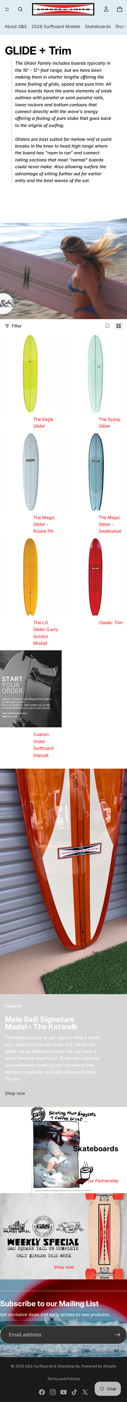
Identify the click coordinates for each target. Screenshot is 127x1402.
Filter (17, 325)
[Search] (20, 9)
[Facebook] (42, 1392)
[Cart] (119, 9)
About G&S (16, 26)
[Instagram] (52, 1392)
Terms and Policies (63, 1378)
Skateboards (98, 26)
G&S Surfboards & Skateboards (52, 1366)
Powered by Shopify (99, 1366)
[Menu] (7, 9)
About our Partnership (96, 1180)
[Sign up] (117, 1334)
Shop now (15, 1093)
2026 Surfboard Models (55, 26)
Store (120, 26)
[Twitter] (85, 1392)
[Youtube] (63, 1392)
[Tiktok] (74, 1392)
